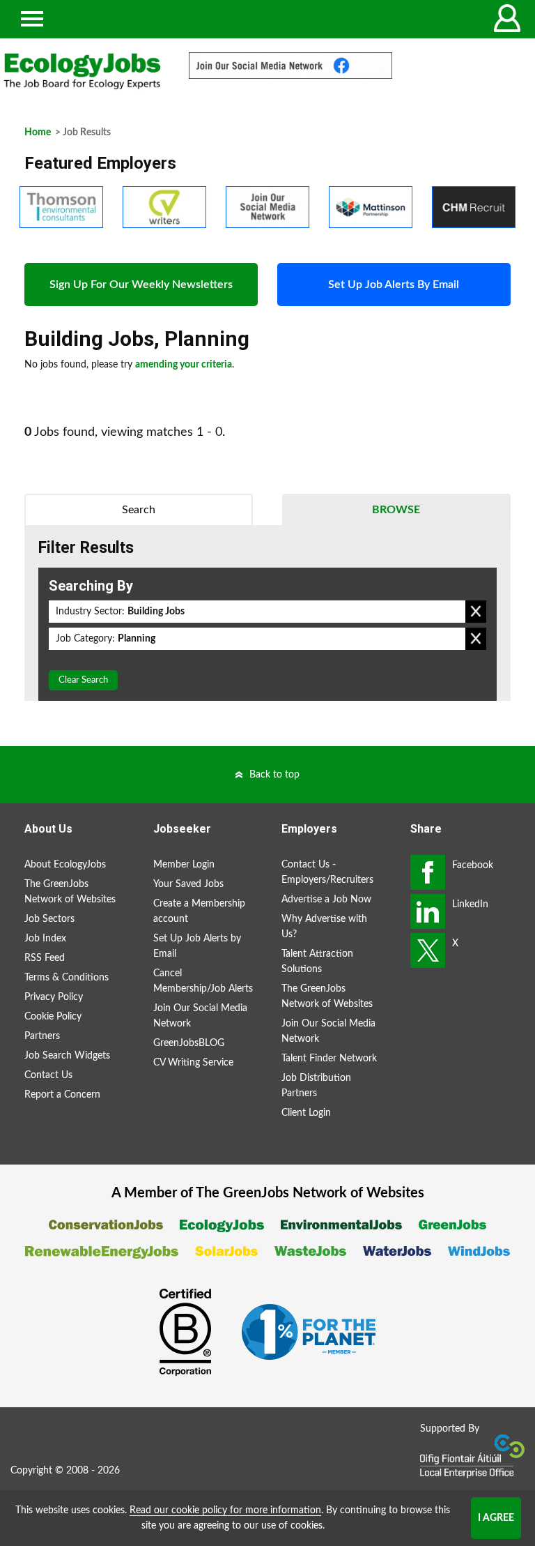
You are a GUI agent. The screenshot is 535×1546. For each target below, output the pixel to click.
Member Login (184, 865)
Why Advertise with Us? (324, 926)
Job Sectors (49, 919)
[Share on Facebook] (427, 872)
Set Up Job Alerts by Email (197, 946)
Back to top (274, 775)
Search (138, 509)
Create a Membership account (199, 911)
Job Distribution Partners (316, 1085)
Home (37, 132)
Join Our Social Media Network (200, 1016)
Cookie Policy (53, 1017)
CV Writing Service (193, 1063)
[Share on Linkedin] (427, 911)
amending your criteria (183, 365)
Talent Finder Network (329, 1058)
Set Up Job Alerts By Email (393, 284)
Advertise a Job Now (326, 899)
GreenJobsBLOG (188, 1043)
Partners (42, 1036)
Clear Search (83, 680)
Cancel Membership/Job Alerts (203, 981)
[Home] (82, 71)
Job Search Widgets (67, 1056)
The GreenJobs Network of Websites (70, 891)
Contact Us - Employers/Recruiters (327, 872)
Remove (475, 611)
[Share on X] (427, 950)
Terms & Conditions (66, 978)
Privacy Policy (53, 997)
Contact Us (48, 1075)
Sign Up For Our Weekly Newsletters (141, 284)
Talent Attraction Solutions (317, 961)
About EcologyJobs (65, 865)
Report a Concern (62, 1095)
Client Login (306, 1113)
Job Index (45, 938)
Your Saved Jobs (188, 884)
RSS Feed (44, 958)
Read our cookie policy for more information (225, 1510)
